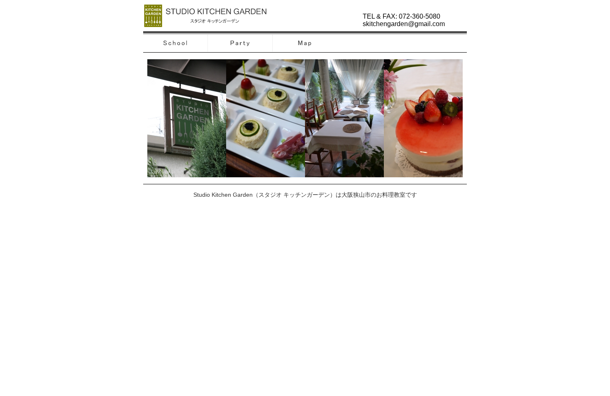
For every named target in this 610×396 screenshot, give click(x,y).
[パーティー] (240, 48)
